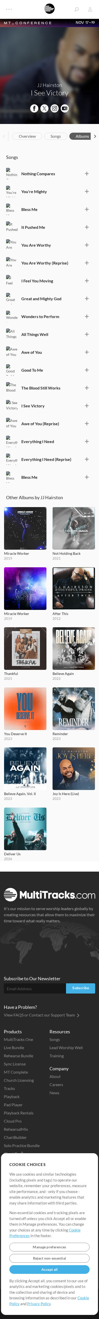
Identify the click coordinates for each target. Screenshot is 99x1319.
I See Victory (33, 405)
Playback (12, 1096)
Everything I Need (37, 441)
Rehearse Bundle (18, 1055)
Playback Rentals (19, 1112)
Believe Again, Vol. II (20, 794)
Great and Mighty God (41, 298)
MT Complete (16, 1072)
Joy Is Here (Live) (66, 794)
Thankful (11, 673)
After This (60, 613)
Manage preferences (49, 1247)
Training (57, 1055)
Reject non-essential (49, 1258)
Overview (27, 136)
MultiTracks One (18, 1039)
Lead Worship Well (66, 1047)
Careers (56, 1084)
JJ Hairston (49, 85)
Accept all (49, 1269)
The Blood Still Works (40, 387)
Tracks (9, 1088)
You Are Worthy (36, 245)
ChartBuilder (15, 1137)
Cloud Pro (13, 1121)
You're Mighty (34, 191)
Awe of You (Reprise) (40, 423)
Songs (56, 136)
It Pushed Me (33, 227)
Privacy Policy (39, 1303)
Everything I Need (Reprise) (46, 459)
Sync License (15, 1063)
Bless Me (29, 209)
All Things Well (34, 334)
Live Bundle (14, 1047)
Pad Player (13, 1104)
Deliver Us (12, 854)
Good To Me (32, 370)
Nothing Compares (38, 173)
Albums (82, 136)
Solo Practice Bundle (22, 1145)
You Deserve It (15, 734)
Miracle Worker (16, 553)
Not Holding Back (66, 553)
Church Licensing (19, 1080)
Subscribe (80, 988)
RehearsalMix (16, 1129)
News (54, 1092)
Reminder (60, 734)
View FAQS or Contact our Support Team (40, 1014)
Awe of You (31, 352)
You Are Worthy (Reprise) (44, 262)
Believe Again (63, 673)
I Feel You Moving (37, 280)
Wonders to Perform (40, 316)
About (55, 1076)
